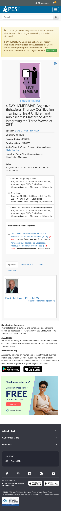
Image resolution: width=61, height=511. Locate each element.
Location (12, 270)
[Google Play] (51, 483)
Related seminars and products (41, 301)
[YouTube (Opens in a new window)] (53, 473)
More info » (51, 50)
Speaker (12, 264)
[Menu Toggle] (55, 9)
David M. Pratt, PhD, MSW (27, 130)
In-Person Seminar (30, 101)
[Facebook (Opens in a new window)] (7, 473)
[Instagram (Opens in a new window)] (18, 473)
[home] (11, 9)
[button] (55, 63)
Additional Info (26, 264)
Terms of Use (37, 492)
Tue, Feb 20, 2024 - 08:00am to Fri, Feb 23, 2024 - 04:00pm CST (29, 169)
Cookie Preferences (51, 494)
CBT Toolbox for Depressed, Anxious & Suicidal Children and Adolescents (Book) (30, 235)
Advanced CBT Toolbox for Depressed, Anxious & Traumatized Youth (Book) (28, 244)
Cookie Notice (36, 494)
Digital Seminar (12, 150)
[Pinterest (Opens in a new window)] (41, 473)
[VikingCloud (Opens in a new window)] (10, 501)
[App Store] (35, 483)
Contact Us (16, 461)
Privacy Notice (7, 494)
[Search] (56, 17)
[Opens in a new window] (30, 395)
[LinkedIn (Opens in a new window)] (30, 473)
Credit (40, 264)
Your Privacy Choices (22, 494)
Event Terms (47, 492)
